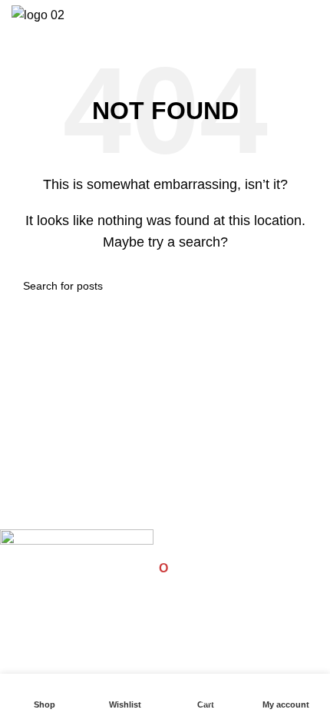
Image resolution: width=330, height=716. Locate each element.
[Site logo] (38, 14)
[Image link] (76, 542)
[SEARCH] (300, 285)
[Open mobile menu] (312, 15)
